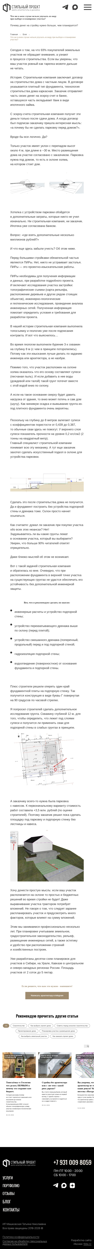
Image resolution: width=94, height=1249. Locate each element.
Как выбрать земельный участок (34, 1036)
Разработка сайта (81, 1240)
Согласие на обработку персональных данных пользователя (25, 1242)
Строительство (19, 1026)
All (6, 1026)
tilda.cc (87, 1243)
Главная (14, 34)
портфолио (11, 1185)
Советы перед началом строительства (72, 1026)
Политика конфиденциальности (21, 1236)
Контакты (11, 1209)
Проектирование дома (27, 1031)
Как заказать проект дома (63, 1036)
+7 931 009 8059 (72, 1162)
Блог (25, 34)
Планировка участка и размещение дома (58, 1031)
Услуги (8, 1177)
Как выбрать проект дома (41, 1026)
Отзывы (8, 1193)
